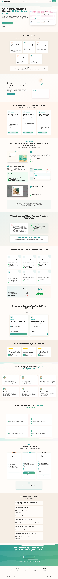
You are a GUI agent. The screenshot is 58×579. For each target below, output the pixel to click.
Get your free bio (10, 94)
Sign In (50, 1)
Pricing (23, 1)
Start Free (54, 1)
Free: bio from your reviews (19, 573)
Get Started (38, 334)
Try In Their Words (42, 132)
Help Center (44, 570)
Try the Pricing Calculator (12, 132)
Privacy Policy (36, 570)
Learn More (18, 334)
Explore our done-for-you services (33, 559)
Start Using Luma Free (27, 132)
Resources (30, 1)
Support (37, 1)
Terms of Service (36, 571)
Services (26, 1)
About (33, 1)
